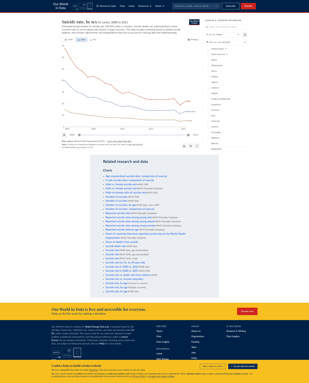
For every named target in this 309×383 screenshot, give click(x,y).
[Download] (184, 146)
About (158, 6)
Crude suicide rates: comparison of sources (130, 180)
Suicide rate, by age (116, 283)
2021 (195, 135)
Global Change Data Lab (97, 327)
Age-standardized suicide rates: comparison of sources (136, 176)
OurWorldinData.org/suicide (74, 147)
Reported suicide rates (118, 213)
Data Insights (162, 342)
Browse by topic (108, 6)
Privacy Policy (138, 376)
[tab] (68, 39)
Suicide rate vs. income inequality (124, 279)
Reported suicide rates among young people (130, 221)
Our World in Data (60, 6)
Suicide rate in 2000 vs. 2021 (122, 271)
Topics (159, 331)
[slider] (79, 135)
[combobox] (196, 6)
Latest (132, 6)
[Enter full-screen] (197, 146)
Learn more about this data (119, 141)
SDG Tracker (162, 359)
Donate (248, 6)
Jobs (193, 353)
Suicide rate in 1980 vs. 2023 (122, 267)
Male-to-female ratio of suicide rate (126, 192)
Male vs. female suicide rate (121, 184)
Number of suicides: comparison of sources (130, 209)
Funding (195, 342)
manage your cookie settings (161, 376)
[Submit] (216, 6)
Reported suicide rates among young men (129, 217)
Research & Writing (236, 331)
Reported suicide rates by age (122, 229)
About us (196, 331)
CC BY (90, 147)
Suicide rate (112, 250)
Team (194, 347)
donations (93, 370)
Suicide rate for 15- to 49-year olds (125, 262)
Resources (143, 6)
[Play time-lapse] (64, 135)
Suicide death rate (116, 246)
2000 (72, 135)
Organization (197, 336)
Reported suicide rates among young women (130, 225)
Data (122, 6)
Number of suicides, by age (121, 205)
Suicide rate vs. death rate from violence (128, 275)
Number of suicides (116, 197)
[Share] (190, 146)
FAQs (102, 344)
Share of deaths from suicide (122, 242)
